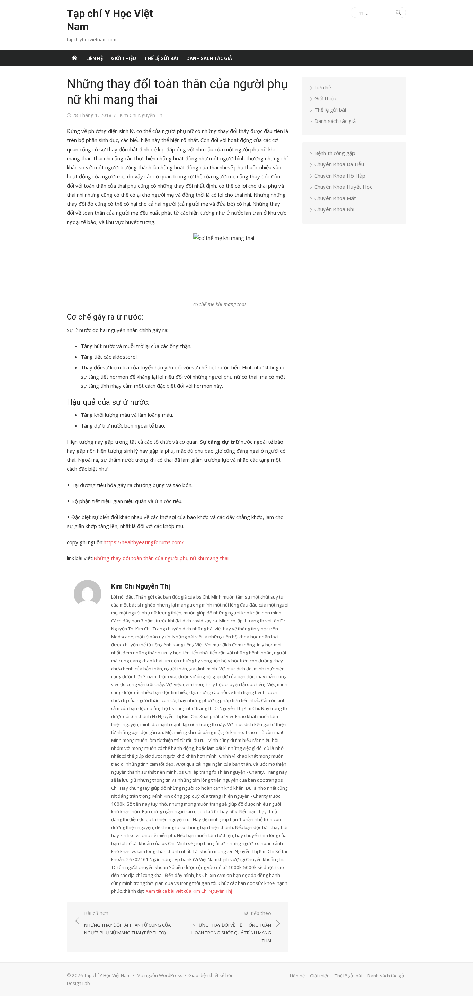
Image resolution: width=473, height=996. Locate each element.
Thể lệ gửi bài (161, 58)
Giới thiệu (123, 58)
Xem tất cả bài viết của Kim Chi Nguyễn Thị (189, 891)
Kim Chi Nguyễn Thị (141, 115)
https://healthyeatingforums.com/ (144, 542)
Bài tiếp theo (231, 927)
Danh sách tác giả (209, 58)
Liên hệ (94, 58)
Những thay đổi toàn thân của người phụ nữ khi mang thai (161, 558)
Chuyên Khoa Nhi (334, 209)
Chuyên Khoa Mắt (335, 198)
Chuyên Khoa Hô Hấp (339, 175)
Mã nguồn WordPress (159, 975)
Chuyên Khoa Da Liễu (339, 164)
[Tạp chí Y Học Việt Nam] (74, 58)
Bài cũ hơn (127, 923)
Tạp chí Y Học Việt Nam (110, 20)
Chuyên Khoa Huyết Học (343, 186)
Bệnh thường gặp (334, 153)
